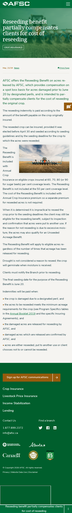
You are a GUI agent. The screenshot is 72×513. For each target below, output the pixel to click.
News (16, 68)
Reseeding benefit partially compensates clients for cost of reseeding (34, 508)
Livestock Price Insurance (20, 396)
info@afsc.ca (10, 433)
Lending (8, 410)
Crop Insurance (13, 47)
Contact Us (9, 420)
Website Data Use (19, 472)
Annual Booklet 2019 (22, 313)
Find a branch (47, 420)
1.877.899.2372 (13, 428)
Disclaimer (33, 472)
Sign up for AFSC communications (27, 377)
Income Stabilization (16, 403)
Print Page (64, 68)
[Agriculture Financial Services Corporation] (16, 4)
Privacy (6, 472)
